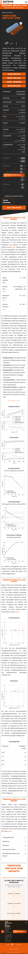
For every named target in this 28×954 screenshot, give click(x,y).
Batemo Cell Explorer (7, 12)
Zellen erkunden (6, 201)
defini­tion (4, 112)
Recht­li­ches (19, 944)
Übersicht (7, 8)
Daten (17, 8)
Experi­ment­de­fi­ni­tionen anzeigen (14, 400)
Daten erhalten (14, 74)
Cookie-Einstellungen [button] (14, 949)
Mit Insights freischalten (13, 175)
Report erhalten (14, 78)
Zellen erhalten (14, 86)
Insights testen (19, 931)
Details (13, 247)
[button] (20, 23)
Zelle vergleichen (14, 207)
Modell (13, 8)
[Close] (26, 922)
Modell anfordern (14, 82)
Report (22, 8)
